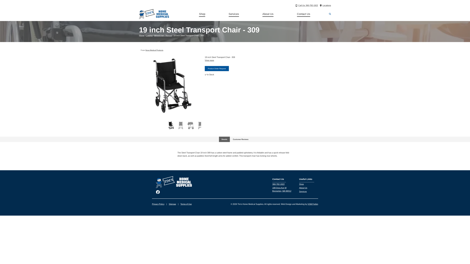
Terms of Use (186, 204)
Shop (202, 14)
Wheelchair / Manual (163, 35)
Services (234, 14)
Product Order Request (217, 69)
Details (224, 139)
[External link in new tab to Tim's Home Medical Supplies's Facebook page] (158, 192)
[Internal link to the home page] (174, 182)
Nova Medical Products (154, 50)
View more (209, 60)
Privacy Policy (158, 204)
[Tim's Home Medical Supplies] (154, 14)
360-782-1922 (278, 184)
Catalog (149, 35)
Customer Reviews (240, 139)
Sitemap (172, 204)
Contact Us (303, 14)
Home (141, 35)
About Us (267, 14)
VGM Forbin (313, 204)
